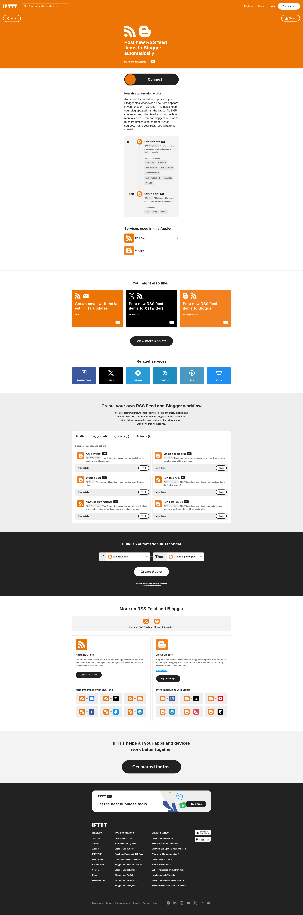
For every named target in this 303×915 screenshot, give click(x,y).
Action (169, 458)
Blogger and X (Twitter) (125, 870)
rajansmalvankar (137, 61)
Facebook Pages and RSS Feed (129, 854)
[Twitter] (195, 903)
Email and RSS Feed (124, 838)
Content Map (98, 865)
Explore (248, 6)
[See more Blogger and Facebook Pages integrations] (167, 698)
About (155, 903)
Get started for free (151, 766)
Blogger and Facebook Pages (128, 865)
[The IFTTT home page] (10, 6)
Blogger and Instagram (125, 886)
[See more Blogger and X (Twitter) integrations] (191, 698)
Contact (136, 903)
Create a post (152, 193)
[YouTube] (188, 903)
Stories (95, 844)
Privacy (146, 903)
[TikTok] (202, 903)
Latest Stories (160, 832)
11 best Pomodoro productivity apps (168, 870)
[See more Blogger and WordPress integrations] (167, 711)
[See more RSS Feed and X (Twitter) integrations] (111, 698)
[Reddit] (208, 903)
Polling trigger (94, 458)
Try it (143, 468)
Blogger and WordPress (126, 880)
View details (83, 468)
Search (95, 870)
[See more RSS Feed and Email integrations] (87, 698)
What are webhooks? (161, 865)
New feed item (152, 141)
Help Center (97, 859)
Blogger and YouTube (125, 875)
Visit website (161, 671)
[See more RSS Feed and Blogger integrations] (135, 698)
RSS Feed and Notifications (127, 859)
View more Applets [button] (151, 341)
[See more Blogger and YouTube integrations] (216, 698)
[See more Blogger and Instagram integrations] (191, 711)
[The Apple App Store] (203, 833)
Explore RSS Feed (88, 675)
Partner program (122, 903)
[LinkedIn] (175, 903)
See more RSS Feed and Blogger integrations (151, 627)
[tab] (79, 436)
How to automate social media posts (168, 880)
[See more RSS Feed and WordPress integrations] (135, 711)
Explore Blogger (168, 679)
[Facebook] (168, 903)
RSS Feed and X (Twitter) (126, 844)
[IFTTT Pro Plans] (153, 62)
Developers (97, 903)
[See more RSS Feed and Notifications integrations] (111, 711)
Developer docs (99, 880)
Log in (272, 6)
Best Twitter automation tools (165, 844)
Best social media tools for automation (169, 886)
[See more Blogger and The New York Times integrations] (216, 711)
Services (96, 838)
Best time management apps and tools (169, 849)
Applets (95, 849)
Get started (289, 6)
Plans (260, 6)
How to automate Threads (163, 875)
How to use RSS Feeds (162, 859)
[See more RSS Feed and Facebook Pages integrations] (87, 711)
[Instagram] (182, 903)
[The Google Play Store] (203, 840)
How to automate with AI (162, 838)
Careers (109, 903)
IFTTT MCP (97, 854)
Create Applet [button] (151, 571)
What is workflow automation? (165, 854)
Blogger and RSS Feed (125, 849)
